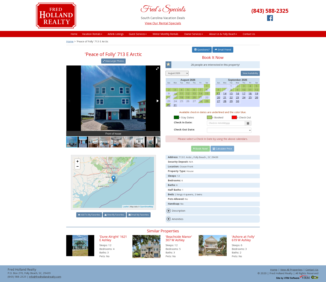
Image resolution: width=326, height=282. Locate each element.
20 (218, 97)
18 (250, 93)
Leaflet (126, 206)
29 (231, 101)
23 (237, 97)
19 (256, 93)
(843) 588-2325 (269, 10)
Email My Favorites (140, 214)
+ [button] (77, 161)
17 (243, 93)
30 (168, 105)
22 (231, 97)
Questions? (203, 49)
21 (224, 97)
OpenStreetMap (146, 206)
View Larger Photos (114, 61)
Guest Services (137, 34)
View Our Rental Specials (163, 23)
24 (243, 97)
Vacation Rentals (91, 34)
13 (218, 93)
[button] (157, 68)
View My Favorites (115, 214)
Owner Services (192, 34)
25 (250, 97)
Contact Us (249, 34)
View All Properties (291, 269)
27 (218, 101)
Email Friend (224, 49)
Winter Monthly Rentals (165, 34)
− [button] (77, 166)
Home (74, 34)
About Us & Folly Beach (222, 34)
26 (256, 97)
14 (224, 93)
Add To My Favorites (90, 214)
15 (231, 93)
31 (175, 105)
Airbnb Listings (116, 34)
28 (224, 101)
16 (237, 93)
